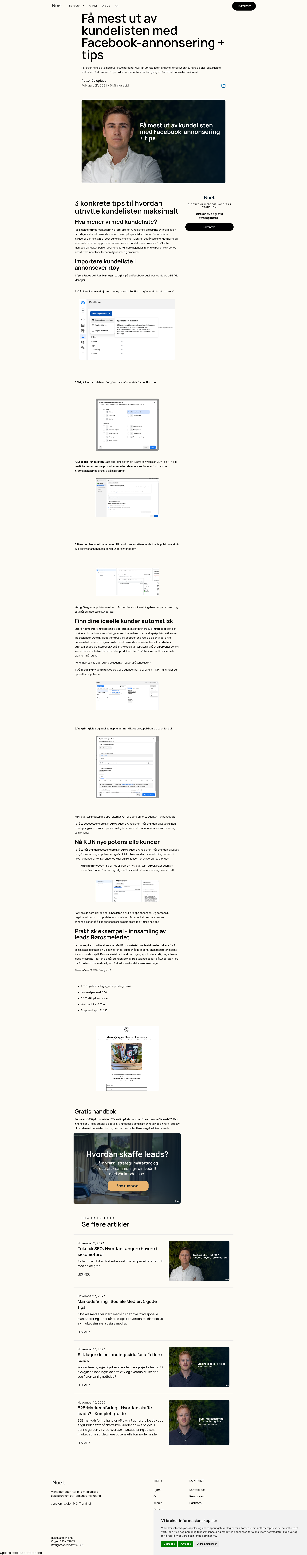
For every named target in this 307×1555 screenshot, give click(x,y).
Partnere (195, 1503)
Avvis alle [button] (186, 1543)
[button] (76, 5)
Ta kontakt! (209, 227)
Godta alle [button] (169, 1543)
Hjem (157, 1490)
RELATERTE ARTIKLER (98, 1218)
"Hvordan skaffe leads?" (157, 1119)
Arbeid (106, 5)
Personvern (197, 1496)
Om (117, 5)
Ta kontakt (244, 6)
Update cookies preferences (21, 1553)
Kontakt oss (197, 1490)
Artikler (93, 5)
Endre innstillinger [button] (207, 1543)
